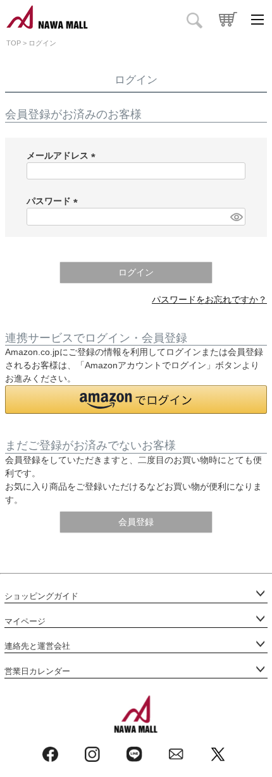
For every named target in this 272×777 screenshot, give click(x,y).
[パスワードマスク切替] (236, 216)
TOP (13, 43)
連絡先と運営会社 (37, 646)
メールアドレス (63, 155)
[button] (136, 399)
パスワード (54, 201)
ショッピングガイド (41, 596)
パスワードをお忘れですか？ (209, 299)
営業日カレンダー (37, 671)
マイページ (25, 621)
